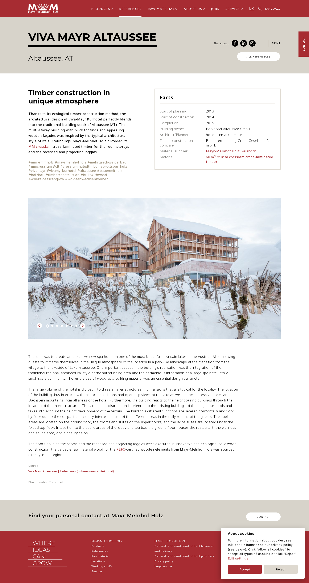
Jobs (215, 9)
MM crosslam (40, 146)
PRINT (276, 43)
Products (100, 9)
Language (273, 8)
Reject (281, 569)
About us (193, 9)
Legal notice (163, 566)
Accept (244, 569)
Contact (304, 44)
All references (259, 56)
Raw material (161, 9)
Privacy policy (164, 561)
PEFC (120, 449)
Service (233, 9)
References (130, 9)
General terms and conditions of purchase (184, 556)
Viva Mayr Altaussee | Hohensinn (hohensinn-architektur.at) (71, 471)
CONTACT (263, 517)
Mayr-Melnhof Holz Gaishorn (231, 151)
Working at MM (101, 566)
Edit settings (238, 558)
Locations (98, 561)
